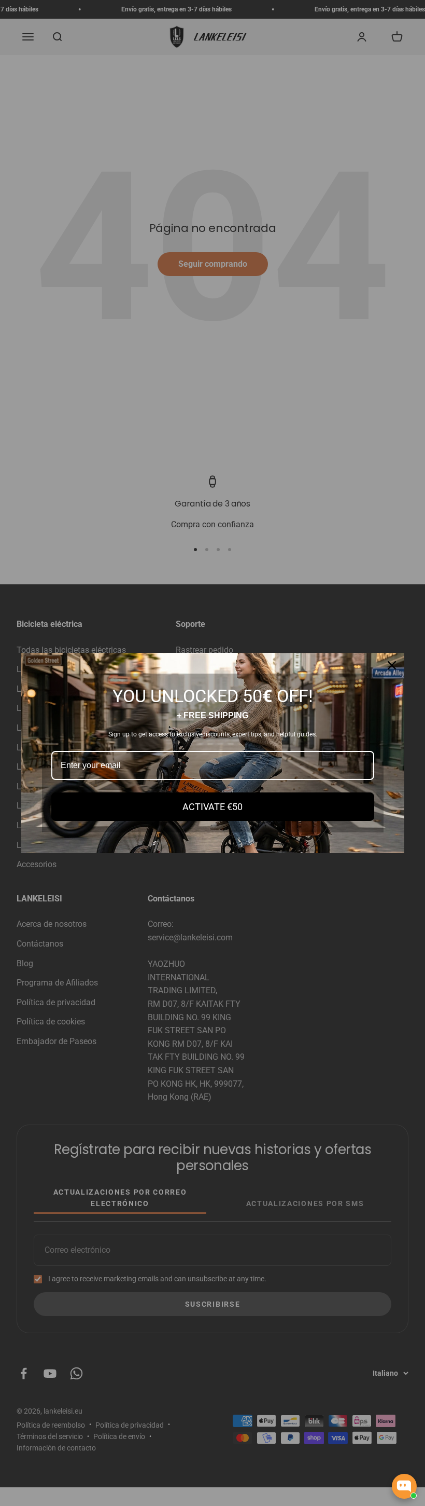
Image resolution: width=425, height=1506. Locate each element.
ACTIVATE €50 (212, 806)
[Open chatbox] (404, 1486)
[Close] (391, 665)
